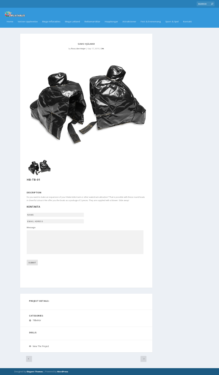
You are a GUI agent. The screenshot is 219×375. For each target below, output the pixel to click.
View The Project (41, 346)
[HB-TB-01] (39, 175)
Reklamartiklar (92, 21)
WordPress (62, 371)
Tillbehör (37, 320)
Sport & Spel (172, 21)
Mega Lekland (72, 21)
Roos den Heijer (78, 48)
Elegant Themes (35, 371)
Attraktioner (129, 21)
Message (31, 227)
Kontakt (187, 21)
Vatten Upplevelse (28, 21)
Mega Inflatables (51, 21)
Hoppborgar (111, 21)
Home (10, 21)
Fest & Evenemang (151, 21)
